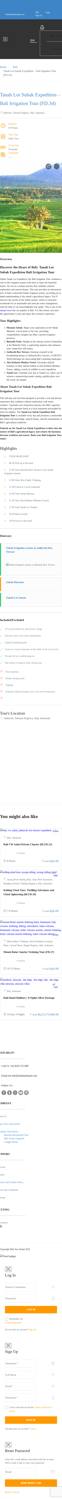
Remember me (16, 1319)
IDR (37, 12)
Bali (15, 67)
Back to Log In (12, 1492)
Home (3, 67)
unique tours (6, 310)
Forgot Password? (13, 1322)
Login (47, 12)
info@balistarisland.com (14, 14)
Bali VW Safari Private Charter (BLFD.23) (27, 844)
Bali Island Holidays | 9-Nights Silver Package (29, 997)
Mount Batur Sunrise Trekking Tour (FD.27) (28, 952)
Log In (33, 1429)
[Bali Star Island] (55, 936)
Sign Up (38, 15)
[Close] (8, 1269)
